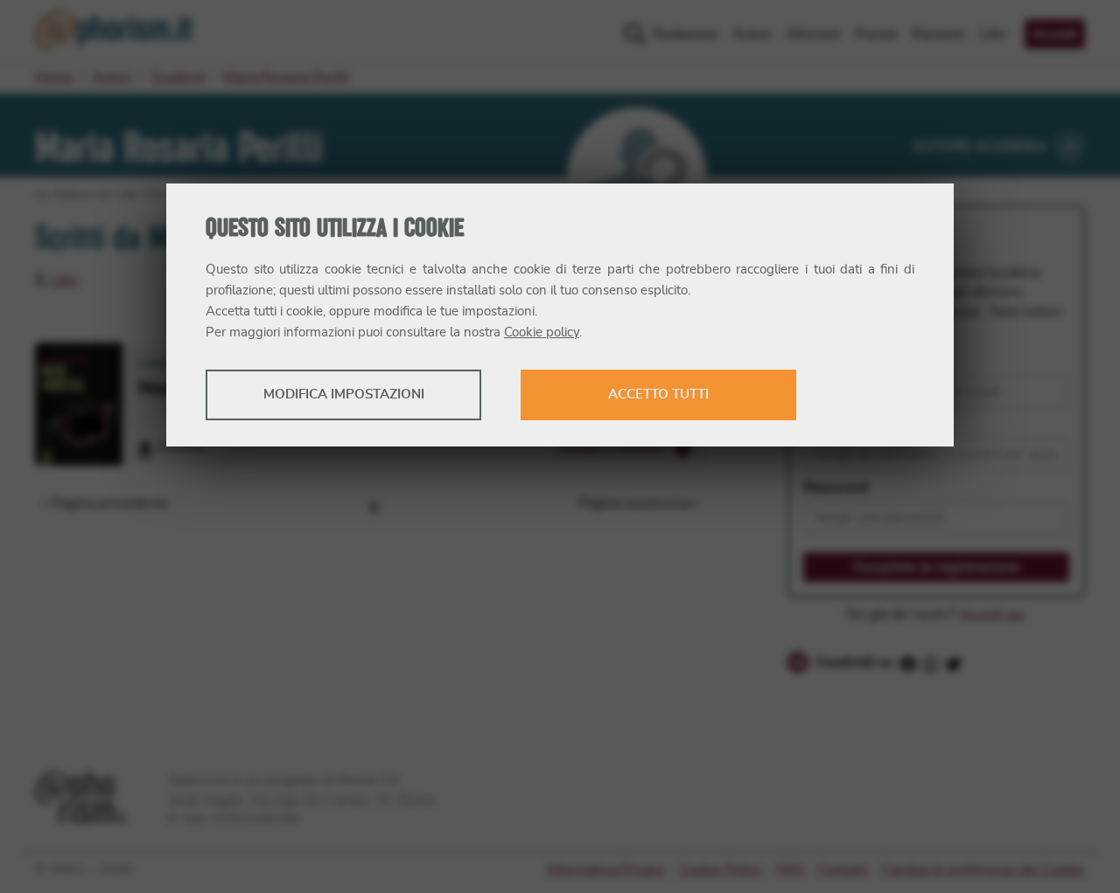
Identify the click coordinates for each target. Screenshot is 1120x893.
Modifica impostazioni (343, 394)
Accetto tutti (658, 394)
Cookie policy (541, 332)
